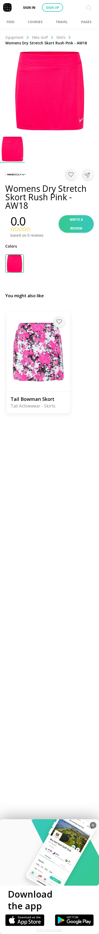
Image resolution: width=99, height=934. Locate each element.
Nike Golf (40, 37)
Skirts (60, 37)
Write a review (76, 224)
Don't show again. (49, 930)
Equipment (14, 37)
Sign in (29, 7)
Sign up (52, 7)
